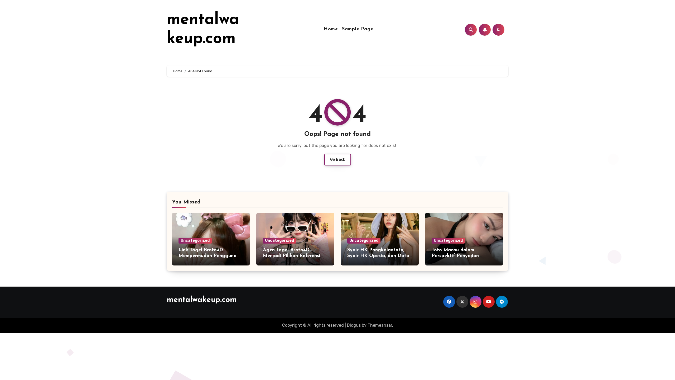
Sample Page (357, 29)
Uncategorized (195, 240)
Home (331, 29)
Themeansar (380, 325)
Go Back (337, 159)
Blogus (354, 325)
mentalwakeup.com (202, 300)
